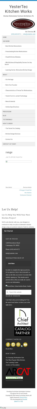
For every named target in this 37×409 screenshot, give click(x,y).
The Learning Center (12, 362)
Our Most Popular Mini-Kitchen (15, 360)
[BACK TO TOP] (18, 401)
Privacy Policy (23, 397)
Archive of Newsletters (13, 365)
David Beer (9, 349)
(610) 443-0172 (16, 34)
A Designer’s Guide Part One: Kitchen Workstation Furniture (25, 192)
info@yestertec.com (29, 34)
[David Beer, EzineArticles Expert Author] (18, 286)
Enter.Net (24, 399)
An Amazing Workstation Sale (15, 357)
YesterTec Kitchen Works (18, 9)
